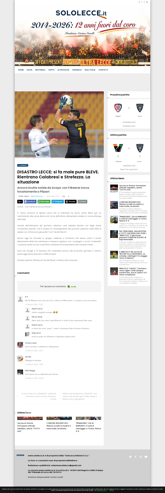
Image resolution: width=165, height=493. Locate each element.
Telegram (59, 201)
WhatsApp (45, 201)
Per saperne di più (100, 490)
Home (21, 70)
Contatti (103, 70)
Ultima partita (118, 134)
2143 (51, 421)
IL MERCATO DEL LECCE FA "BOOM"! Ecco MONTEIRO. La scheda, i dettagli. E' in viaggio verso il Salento (133, 255)
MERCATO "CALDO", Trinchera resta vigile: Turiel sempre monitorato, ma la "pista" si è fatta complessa (133, 271)
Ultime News (117, 178)
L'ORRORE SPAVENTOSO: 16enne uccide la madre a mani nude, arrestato (59, 426)
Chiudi (112, 490)
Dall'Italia (90, 70)
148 (80, 421)
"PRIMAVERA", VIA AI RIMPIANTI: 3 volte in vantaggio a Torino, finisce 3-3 (88, 427)
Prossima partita (119, 94)
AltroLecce (63, 70)
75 (21, 421)
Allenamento (22, 165)
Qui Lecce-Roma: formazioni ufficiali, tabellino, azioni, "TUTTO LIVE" (28, 427)
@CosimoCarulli (38, 196)
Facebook (31, 201)
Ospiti (51, 70)
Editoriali (40, 70)
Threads (71, 201)
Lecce (29, 70)
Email (83, 201)
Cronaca (77, 70)
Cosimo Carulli (23, 196)
